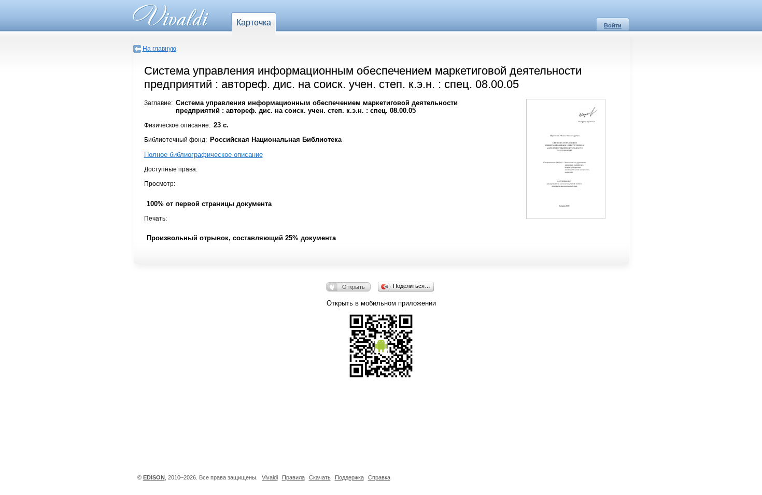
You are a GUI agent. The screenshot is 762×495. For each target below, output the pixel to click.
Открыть (353, 287)
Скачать (320, 477)
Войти (613, 25)
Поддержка (349, 477)
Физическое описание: (177, 125)
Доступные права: (170, 169)
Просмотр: (159, 183)
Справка (379, 477)
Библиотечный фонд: (175, 139)
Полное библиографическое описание (203, 154)
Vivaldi (270, 477)
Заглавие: (158, 103)
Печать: (155, 218)
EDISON (154, 477)
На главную (159, 48)
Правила (293, 477)
